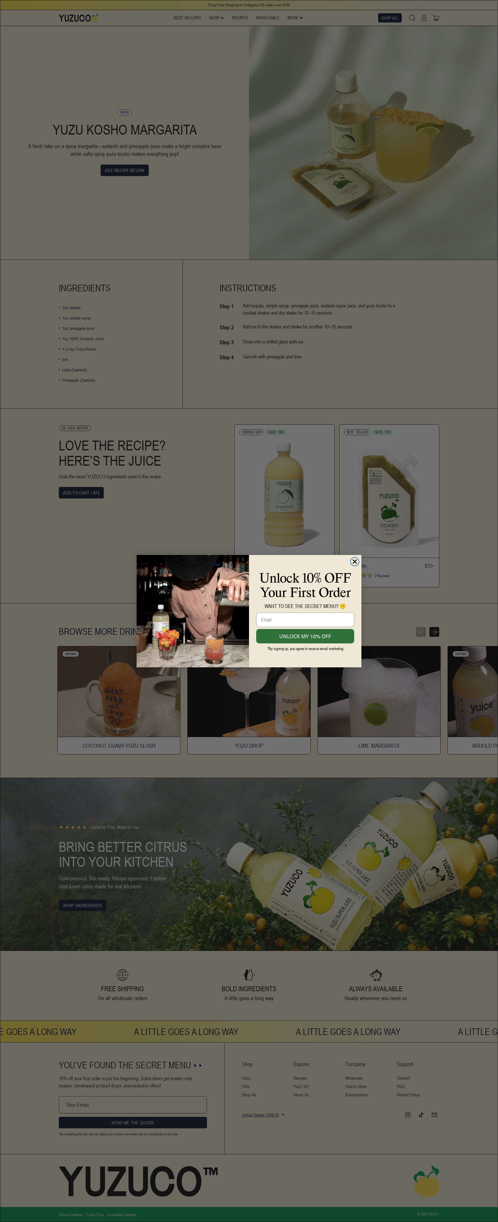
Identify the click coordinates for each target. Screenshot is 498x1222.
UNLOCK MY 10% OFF (305, 636)
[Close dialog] (354, 561)
